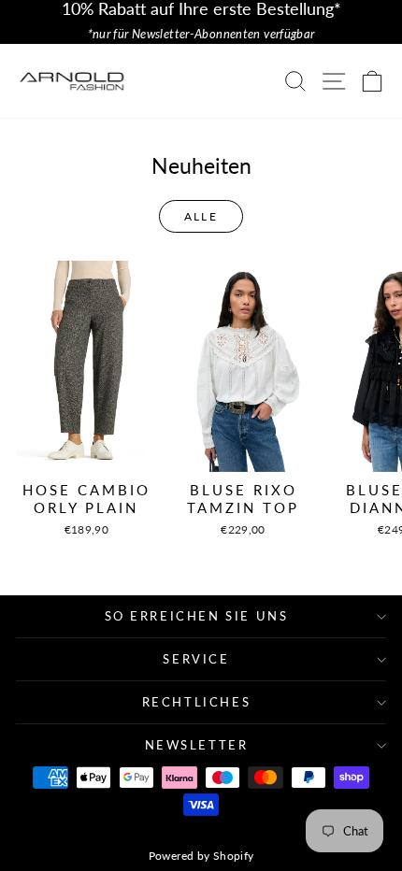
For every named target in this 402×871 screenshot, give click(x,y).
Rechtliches (196, 701)
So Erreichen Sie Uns (197, 615)
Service (196, 658)
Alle (201, 216)
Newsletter (197, 744)
